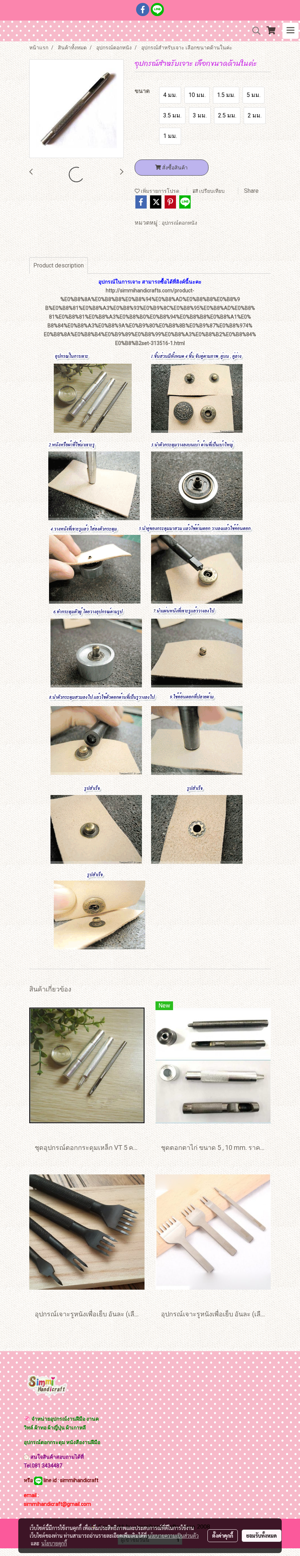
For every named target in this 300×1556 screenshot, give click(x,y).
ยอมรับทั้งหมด (261, 1535)
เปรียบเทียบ (211, 191)
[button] (254, 31)
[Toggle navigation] (290, 31)
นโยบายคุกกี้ (54, 1543)
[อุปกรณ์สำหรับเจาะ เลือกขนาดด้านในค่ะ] (76, 109)
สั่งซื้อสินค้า (174, 167)
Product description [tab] (58, 265)
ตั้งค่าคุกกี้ (222, 1535)
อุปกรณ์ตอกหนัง (179, 223)
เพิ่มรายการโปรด (159, 191)
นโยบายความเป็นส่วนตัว (173, 1535)
